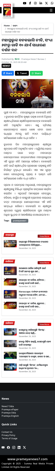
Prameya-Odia (9, 412)
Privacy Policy (8, 435)
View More (44, 236)
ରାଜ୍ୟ (15, 25)
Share (9, 73)
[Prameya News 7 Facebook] (30, 3)
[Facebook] (8, 448)
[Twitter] (24, 448)
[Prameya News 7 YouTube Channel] (24, 3)
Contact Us (7, 432)
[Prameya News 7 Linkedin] (41, 3)
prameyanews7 (19, 221)
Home (7, 25)
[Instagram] (13, 448)
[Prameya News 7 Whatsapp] (52, 3)
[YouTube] (3, 448)
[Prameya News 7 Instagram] (35, 3)
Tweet (23, 73)
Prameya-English (10, 415)
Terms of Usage (9, 438)
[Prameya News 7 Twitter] (46, 3)
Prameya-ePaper (10, 409)
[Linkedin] (19, 448)
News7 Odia (8, 406)
